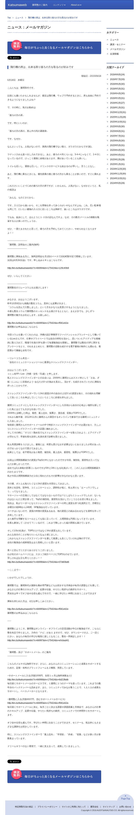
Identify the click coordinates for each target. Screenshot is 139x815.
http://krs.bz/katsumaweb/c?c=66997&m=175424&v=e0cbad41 (38, 640)
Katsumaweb (17, 5)
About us (75, 5)
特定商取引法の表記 (24, 807)
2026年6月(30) (117, 84)
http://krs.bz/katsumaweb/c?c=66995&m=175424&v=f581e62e (37, 323)
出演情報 (114, 54)
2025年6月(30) (117, 140)
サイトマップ (109, 807)
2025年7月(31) (117, 136)
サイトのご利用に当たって (74, 807)
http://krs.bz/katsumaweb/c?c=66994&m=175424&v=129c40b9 (38, 268)
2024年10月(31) (118, 178)
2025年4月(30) (117, 150)
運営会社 (94, 807)
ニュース (114, 39)
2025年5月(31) (117, 145)
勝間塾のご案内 (39, 5)
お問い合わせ (125, 807)
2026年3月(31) (117, 98)
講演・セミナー (117, 44)
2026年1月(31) (117, 107)
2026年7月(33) (117, 79)
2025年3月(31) (117, 155)
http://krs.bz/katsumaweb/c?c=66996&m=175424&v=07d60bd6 (38, 562)
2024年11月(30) (118, 173)
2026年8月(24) (117, 74)
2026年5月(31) (117, 88)
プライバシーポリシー (47, 807)
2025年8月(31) (117, 131)
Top (9, 18)
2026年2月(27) (117, 103)
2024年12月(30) (118, 169)
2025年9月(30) (117, 126)
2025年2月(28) (117, 159)
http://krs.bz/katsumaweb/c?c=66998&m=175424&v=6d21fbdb (37, 679)
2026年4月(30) (117, 93)
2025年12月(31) (118, 112)
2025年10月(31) (118, 121)
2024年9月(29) (117, 183)
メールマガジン (117, 49)
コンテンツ (58, 5)
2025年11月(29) (118, 117)
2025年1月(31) (117, 164)
